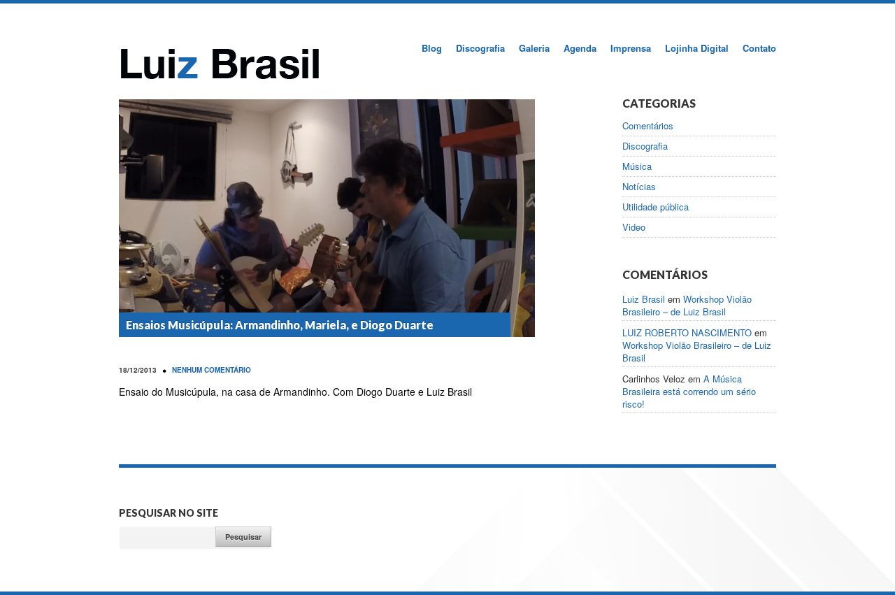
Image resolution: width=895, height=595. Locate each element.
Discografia (480, 48)
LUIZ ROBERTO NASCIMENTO (687, 332)
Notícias (639, 186)
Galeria (534, 48)
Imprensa (630, 48)
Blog (432, 48)
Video (633, 227)
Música (637, 166)
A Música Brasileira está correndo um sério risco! (689, 391)
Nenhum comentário (211, 370)
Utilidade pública (655, 207)
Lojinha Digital (697, 48)
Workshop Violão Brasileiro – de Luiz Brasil (687, 305)
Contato (759, 48)
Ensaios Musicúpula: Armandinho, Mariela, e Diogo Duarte (280, 324)
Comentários (647, 126)
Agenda (580, 48)
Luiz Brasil (643, 299)
